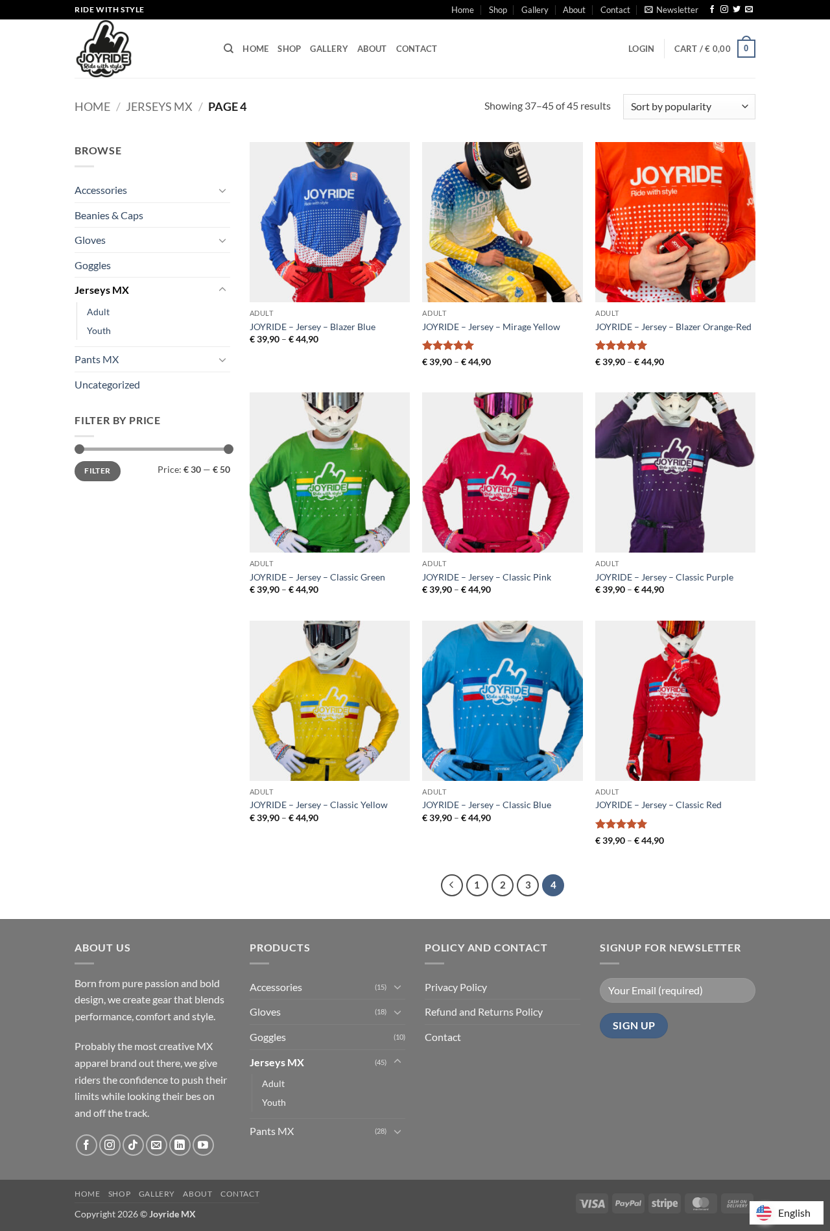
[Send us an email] (749, 9)
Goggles (93, 265)
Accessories (101, 190)
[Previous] (452, 885)
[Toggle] (222, 190)
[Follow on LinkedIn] (180, 1145)
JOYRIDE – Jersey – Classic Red (658, 804)
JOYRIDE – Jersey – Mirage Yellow (491, 326)
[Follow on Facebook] (712, 9)
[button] (671, 9)
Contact (615, 10)
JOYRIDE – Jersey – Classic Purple (664, 576)
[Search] (228, 48)
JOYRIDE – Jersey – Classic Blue (486, 804)
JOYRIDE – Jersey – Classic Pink (486, 576)
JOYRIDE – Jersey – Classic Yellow (319, 804)
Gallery (535, 10)
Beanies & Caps (109, 215)
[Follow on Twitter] (737, 9)
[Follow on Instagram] (724, 9)
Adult (98, 311)
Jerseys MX (159, 106)
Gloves (90, 239)
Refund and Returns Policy (484, 1011)
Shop (498, 10)
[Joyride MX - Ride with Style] (139, 48)
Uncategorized (107, 384)
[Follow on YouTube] (203, 1145)
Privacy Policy (456, 987)
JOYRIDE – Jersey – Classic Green (317, 576)
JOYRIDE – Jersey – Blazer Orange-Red (673, 326)
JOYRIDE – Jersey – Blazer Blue (312, 326)
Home (462, 10)
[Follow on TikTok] (133, 1145)
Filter (97, 470)
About (574, 10)
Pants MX (97, 359)
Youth (99, 330)
